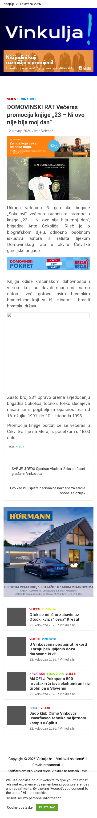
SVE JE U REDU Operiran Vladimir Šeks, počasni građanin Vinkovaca (48, 471)
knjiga (20, 446)
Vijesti (13, 99)
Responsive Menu (88, 4)
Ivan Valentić (43, 131)
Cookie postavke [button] (20, 807)
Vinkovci (28, 99)
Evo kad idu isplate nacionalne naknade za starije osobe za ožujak (47, 490)
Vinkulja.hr (67, 625)
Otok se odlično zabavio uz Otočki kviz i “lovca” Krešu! (54, 617)
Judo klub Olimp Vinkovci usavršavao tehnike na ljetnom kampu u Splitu (57, 718)
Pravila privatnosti (46, 765)
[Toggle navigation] (9, 81)
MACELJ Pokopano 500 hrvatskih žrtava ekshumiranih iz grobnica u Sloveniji (59, 683)
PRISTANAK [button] (47, 807)
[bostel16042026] (48, 315)
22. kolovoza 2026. (43, 625)
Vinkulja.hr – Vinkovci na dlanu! (60, 759)
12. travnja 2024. (19, 131)
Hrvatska (37, 673)
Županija (49, 609)
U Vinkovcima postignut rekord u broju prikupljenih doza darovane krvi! (58, 649)
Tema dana (55, 673)
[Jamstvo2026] (48, 139)
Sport (34, 708)
